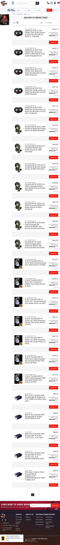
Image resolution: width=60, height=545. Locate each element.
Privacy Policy (39, 519)
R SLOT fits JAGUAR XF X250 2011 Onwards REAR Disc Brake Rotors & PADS (35, 301)
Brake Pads (19, 14)
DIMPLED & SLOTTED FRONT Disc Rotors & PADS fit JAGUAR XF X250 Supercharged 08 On (35, 53)
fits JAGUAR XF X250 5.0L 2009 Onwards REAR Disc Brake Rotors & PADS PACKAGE (35, 206)
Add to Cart (53, 42)
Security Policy (39, 524)
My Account (19, 517)
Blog (17, 526)
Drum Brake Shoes (49, 522)
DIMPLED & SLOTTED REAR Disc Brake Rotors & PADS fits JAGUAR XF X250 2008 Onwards (35, 91)
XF (29, 14)
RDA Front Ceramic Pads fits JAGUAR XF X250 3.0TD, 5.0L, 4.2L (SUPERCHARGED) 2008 (34, 456)
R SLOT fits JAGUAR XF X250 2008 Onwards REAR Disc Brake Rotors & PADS (35, 263)
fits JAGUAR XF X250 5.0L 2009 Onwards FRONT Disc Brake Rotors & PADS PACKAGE (35, 187)
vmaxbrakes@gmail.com (9, 525)
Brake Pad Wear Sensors (50, 526)
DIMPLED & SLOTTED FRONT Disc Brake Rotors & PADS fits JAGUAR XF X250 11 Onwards (35, 33)
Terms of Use (39, 517)
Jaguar (25, 14)
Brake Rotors (49, 517)
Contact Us (28, 519)
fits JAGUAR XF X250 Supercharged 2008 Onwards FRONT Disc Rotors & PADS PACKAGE (35, 244)
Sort (42, 22)
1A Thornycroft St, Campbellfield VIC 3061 (7, 529)
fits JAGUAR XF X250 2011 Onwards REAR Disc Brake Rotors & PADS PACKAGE (35, 167)
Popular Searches (18, 529)
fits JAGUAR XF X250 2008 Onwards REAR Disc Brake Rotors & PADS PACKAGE (35, 128)
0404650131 (6, 523)
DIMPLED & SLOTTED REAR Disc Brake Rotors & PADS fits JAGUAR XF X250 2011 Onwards (35, 110)
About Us (28, 517)
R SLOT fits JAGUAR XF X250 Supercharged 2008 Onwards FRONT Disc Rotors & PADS (35, 379)
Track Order (19, 519)
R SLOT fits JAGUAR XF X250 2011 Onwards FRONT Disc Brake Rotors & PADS (35, 283)
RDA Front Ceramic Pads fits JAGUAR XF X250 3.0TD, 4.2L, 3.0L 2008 (34, 435)
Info (57, 35)
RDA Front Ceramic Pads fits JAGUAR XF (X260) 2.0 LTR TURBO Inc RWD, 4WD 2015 (35, 398)
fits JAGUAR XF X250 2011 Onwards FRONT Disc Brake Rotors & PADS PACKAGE (35, 149)
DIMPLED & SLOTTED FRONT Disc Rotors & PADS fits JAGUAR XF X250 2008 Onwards (35, 72)
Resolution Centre (18, 522)
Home (13, 14)
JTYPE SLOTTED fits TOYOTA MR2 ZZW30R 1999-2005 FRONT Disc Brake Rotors (14, 538)
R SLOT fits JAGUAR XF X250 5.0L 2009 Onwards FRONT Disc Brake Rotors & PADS (35, 321)
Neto (36, 541)
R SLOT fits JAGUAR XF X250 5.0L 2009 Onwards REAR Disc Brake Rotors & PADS (35, 340)
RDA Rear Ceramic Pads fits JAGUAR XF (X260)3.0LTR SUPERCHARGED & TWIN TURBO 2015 (35, 476)
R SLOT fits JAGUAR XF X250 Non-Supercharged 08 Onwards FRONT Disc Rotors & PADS (35, 360)
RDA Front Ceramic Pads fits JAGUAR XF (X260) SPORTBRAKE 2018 (34, 416)
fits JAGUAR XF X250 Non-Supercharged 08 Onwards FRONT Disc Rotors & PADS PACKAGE (35, 225)
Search (49, 10)
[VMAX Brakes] (4, 3)
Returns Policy (39, 522)
